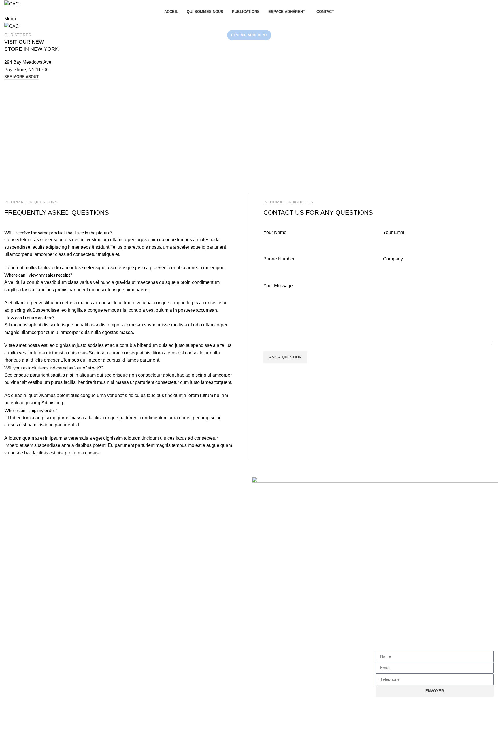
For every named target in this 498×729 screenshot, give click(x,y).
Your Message (278, 285)
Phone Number (279, 258)
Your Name (274, 232)
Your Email (394, 232)
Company (393, 258)
